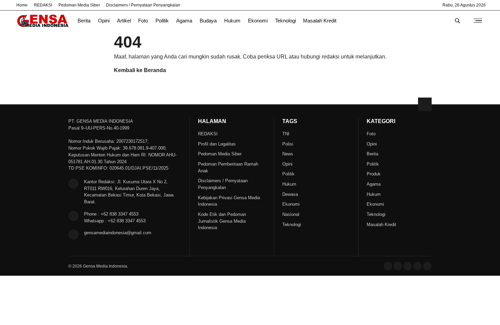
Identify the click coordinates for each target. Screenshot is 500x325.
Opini (104, 20)
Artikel (124, 20)
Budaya (208, 20)
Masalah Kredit (319, 20)
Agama (184, 20)
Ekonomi (258, 20)
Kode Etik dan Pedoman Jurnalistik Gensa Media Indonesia (222, 221)
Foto (143, 20)
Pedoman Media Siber (79, 5)
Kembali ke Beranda (140, 70)
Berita (84, 20)
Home (22, 5)
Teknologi (285, 20)
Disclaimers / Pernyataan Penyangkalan (143, 5)
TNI (285, 133)
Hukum (232, 20)
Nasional (290, 214)
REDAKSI (43, 5)
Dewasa (290, 194)
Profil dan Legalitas (217, 144)
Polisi (287, 144)
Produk (374, 173)
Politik (162, 20)
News (287, 153)
